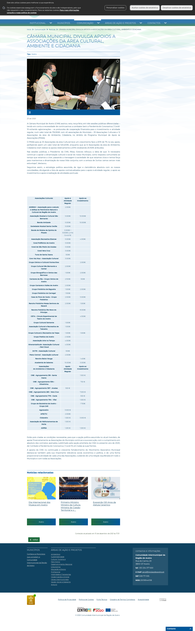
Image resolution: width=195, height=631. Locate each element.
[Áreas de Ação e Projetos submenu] (140, 23)
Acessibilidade (143, 600)
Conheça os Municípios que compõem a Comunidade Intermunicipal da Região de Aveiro (37, 560)
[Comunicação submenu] (98, 23)
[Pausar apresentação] (30, 112)
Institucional (38, 23)
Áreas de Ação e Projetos (120, 23)
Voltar (35, 540)
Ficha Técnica (101, 600)
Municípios (63, 23)
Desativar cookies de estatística (177, 8)
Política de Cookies (86, 600)
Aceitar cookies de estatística (145, 8)
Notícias (52, 29)
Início (29, 29)
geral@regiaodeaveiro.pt (153, 572)
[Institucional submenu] (50, 23)
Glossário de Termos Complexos (122, 600)
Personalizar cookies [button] (115, 8)
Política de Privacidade (67, 600)
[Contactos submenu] (165, 23)
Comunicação (85, 23)
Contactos (153, 23)
